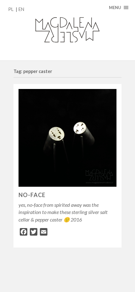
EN (21, 9)
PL (11, 9)
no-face (32, 194)
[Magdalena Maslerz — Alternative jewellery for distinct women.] (67, 30)
